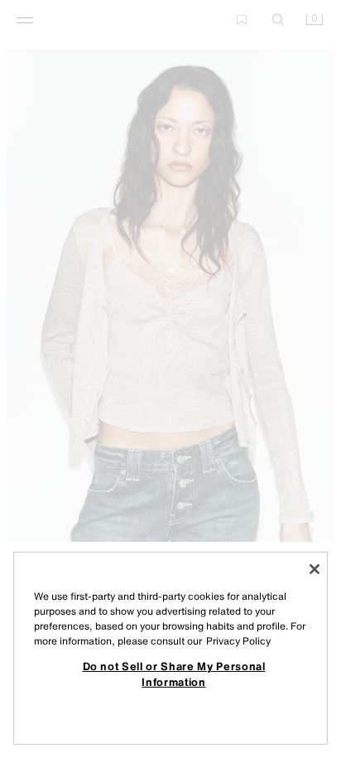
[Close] (314, 569)
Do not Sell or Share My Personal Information (174, 673)
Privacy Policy (238, 641)
